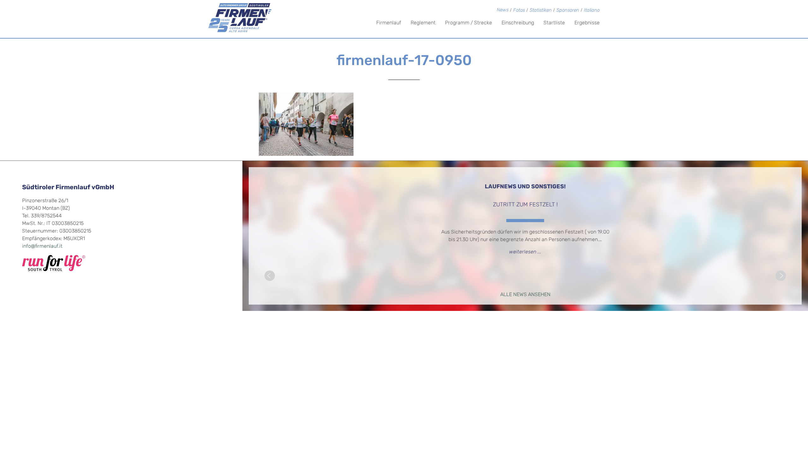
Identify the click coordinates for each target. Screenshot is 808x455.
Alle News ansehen (525, 294)
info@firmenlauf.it (42, 246)
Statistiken (541, 10)
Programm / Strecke (468, 23)
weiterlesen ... (525, 252)
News (502, 10)
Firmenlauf (388, 23)
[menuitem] (592, 11)
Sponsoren (567, 10)
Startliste (554, 23)
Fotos (519, 10)
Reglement (423, 23)
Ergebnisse (587, 23)
